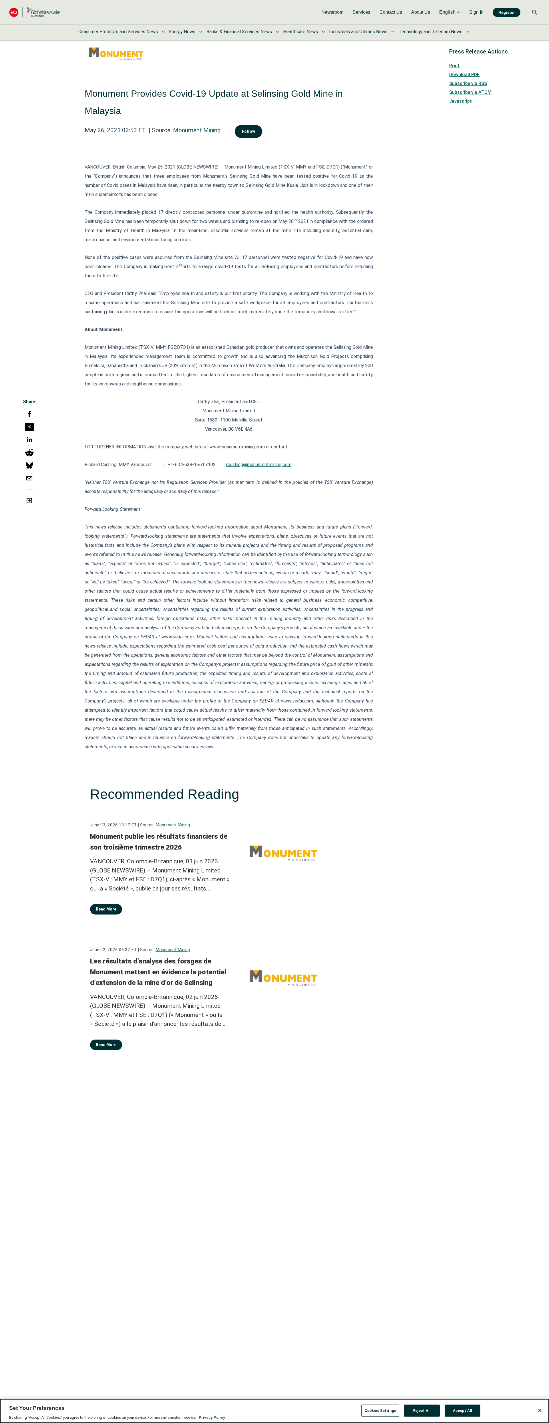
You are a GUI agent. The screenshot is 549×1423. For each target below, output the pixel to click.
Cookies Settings (380, 1410)
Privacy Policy (212, 1417)
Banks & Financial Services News (239, 31)
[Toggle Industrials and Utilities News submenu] (393, 32)
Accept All (462, 1410)
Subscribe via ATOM (470, 92)
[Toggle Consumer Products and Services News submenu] (163, 32)
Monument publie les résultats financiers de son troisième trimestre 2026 (158, 841)
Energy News (182, 31)
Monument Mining (196, 130)
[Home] (35, 12)
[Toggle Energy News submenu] (201, 32)
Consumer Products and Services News (118, 31)
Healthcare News (300, 31)
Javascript (460, 101)
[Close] (540, 1410)
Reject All (422, 1410)
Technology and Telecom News (430, 31)
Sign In (476, 12)
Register (506, 12)
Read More (106, 909)
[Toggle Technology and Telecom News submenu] (468, 32)
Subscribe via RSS (468, 83)
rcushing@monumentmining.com (258, 464)
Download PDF (464, 74)
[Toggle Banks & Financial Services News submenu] (277, 32)
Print (454, 65)
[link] (332, 12)
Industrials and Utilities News (358, 31)
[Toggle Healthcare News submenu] (323, 32)
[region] (274, 1411)
